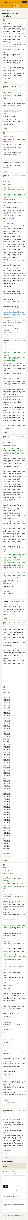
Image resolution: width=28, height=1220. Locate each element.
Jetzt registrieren (8, 1209)
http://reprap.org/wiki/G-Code (12, 307)
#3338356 (5, 867)
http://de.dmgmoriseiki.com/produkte (14, 43)
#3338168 (23, 89)
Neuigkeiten (5, 6)
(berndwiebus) (13, 175)
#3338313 (23, 623)
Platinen (3, 10)
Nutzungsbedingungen (6, 1217)
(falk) (10, 133)
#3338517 (5, 1113)
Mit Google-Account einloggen (10, 1196)
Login (24, 2)
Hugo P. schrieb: (8, 92)
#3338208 (23, 133)
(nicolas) (11, 601)
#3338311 (23, 601)
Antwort (5, 82)
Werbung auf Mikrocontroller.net (19, 1217)
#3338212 (5, 178)
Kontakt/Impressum (8, 1215)
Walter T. (7, 601)
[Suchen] (20, 2)
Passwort (5, 1179)
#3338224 (5, 342)
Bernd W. (7, 175)
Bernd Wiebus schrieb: (9, 349)
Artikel (11, 6)
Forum (16, 6)
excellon (5, 856)
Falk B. (6, 133)
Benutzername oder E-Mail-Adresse (11, 1174)
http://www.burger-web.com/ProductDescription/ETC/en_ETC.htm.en (14, 225)
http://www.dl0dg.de (9, 1102)
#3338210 (23, 162)
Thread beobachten (8, 1158)
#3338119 (23, 20)
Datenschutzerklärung (19, 1215)
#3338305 (5, 439)
